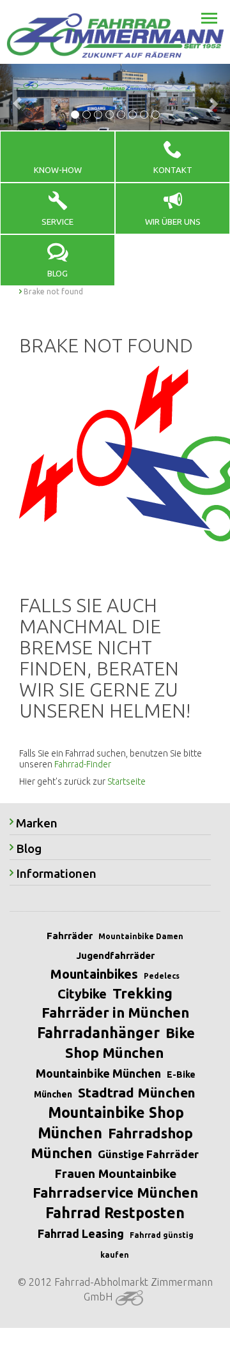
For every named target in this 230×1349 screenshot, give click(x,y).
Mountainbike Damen (140, 936)
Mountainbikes (94, 974)
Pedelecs (162, 976)
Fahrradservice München (115, 1192)
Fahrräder (70, 935)
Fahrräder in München (115, 1012)
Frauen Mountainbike (115, 1173)
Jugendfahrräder (115, 955)
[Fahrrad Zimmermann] (115, 36)
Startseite (126, 781)
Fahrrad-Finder (82, 764)
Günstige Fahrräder (148, 1154)
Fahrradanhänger (98, 1033)
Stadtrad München (136, 1092)
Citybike (82, 993)
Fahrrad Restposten (115, 1213)
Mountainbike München (98, 1073)
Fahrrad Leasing (81, 1233)
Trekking (142, 993)
